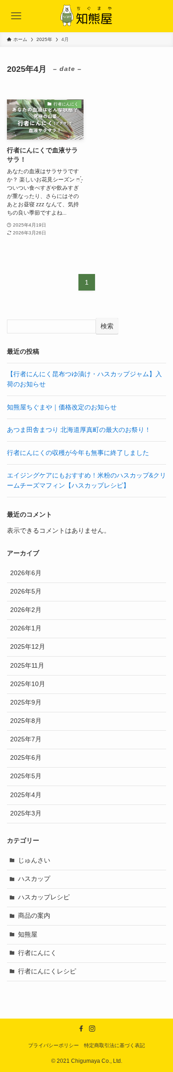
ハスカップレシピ (44, 897)
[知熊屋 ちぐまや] (86, 16)
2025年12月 (27, 646)
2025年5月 (26, 776)
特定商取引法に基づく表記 (114, 1045)
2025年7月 (26, 739)
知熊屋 (27, 934)
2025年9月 (26, 702)
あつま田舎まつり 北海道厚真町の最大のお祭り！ (79, 429)
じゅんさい (34, 860)
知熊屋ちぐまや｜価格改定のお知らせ (62, 407)
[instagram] (92, 1029)
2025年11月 (27, 665)
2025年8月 (26, 720)
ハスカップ (34, 878)
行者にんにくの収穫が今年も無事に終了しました (78, 452)
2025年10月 (27, 684)
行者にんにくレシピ (47, 971)
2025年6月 (26, 757)
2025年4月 (26, 795)
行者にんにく (37, 953)
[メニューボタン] (16, 16)
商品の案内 (34, 915)
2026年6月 (26, 573)
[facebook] (81, 1029)
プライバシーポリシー (53, 1045)
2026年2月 (26, 609)
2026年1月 (26, 628)
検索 (107, 326)
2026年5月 (26, 591)
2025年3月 (26, 813)
